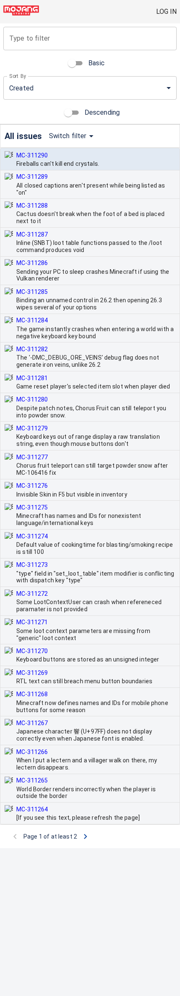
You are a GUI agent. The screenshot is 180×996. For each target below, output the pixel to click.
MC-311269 (32, 672)
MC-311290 (32, 155)
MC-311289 (32, 176)
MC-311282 (32, 349)
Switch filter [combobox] (68, 136)
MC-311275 (32, 507)
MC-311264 (32, 809)
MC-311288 (32, 205)
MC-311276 (32, 485)
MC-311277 (32, 457)
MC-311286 (32, 263)
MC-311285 (32, 291)
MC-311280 (32, 399)
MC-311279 (32, 428)
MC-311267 (32, 723)
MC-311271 (32, 622)
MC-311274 (32, 536)
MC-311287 (32, 234)
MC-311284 (32, 320)
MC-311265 (32, 780)
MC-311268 (32, 694)
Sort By (17, 76)
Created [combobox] (21, 88)
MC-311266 (32, 752)
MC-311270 (32, 651)
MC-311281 (32, 378)
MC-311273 (32, 564)
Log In (166, 11)
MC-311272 (32, 593)
